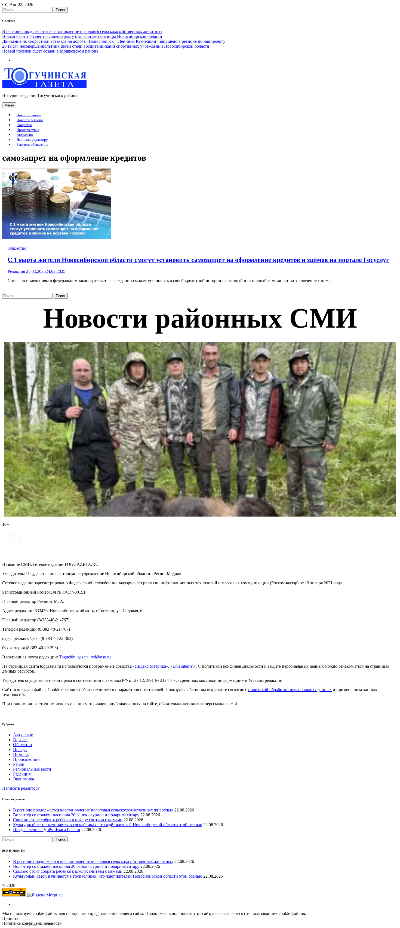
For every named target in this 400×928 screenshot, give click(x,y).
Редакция (16, 271)
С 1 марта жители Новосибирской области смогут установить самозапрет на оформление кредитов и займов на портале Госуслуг (198, 259)
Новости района (29, 115)
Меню (9, 105)
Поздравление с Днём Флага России (46, 829)
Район (18, 764)
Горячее (20, 739)
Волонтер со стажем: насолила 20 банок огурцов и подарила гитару (76, 815)
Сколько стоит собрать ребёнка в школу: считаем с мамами (67, 819)
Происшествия (28, 130)
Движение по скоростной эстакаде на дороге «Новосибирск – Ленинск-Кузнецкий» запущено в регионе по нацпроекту (113, 41)
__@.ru (85, 657)
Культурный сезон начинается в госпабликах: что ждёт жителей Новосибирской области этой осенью (107, 824)
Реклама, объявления (32, 144)
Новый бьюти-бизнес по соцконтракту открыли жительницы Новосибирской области (82, 36)
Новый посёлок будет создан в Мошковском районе (50, 51)
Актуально (25, 135)
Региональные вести (32, 769)
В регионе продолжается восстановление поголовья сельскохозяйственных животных (82, 31)
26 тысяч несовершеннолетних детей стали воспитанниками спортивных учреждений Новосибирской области (105, 46)
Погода (20, 749)
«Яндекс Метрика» (150, 666)
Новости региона (30, 120)
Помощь (21, 754)
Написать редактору (32, 140)
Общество (24, 125)
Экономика (23, 779)
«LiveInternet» (183, 666)
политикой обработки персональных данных (290, 689)
